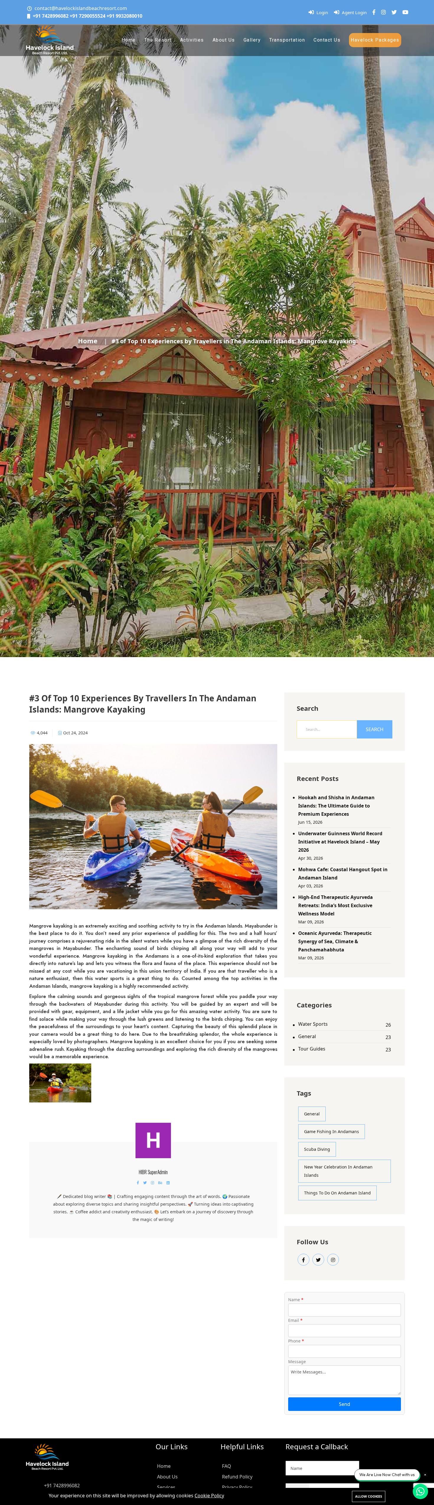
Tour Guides (311, 1049)
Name (296, 1299)
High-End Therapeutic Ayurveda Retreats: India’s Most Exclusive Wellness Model (335, 905)
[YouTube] (405, 12)
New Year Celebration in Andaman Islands (338, 1171)
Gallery (252, 40)
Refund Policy (237, 1476)
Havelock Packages (375, 40)
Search (375, 729)
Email (295, 1320)
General (307, 1036)
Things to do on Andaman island (337, 1193)
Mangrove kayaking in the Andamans (126, 955)
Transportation (287, 40)
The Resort (158, 40)
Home (129, 40)
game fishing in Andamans (331, 1131)
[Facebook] (374, 12)
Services (166, 1487)
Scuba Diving (317, 1149)
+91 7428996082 (50, 16)
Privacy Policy (237, 1487)
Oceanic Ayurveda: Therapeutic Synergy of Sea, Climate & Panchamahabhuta (335, 941)
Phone (296, 1341)
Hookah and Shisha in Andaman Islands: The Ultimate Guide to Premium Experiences (336, 805)
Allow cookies (368, 1496)
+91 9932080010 (124, 16)
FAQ (226, 1466)
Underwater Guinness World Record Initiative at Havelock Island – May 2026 (340, 841)
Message (297, 1361)
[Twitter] (394, 12)
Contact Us (327, 40)
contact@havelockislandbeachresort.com (81, 8)
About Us (224, 40)
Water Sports (313, 1024)
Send (344, 1404)
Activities (192, 40)
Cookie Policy (209, 1495)
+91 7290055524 (87, 16)
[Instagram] (383, 12)
